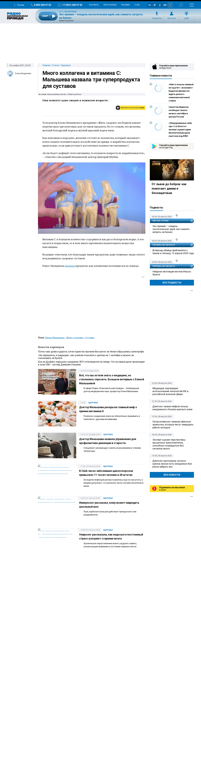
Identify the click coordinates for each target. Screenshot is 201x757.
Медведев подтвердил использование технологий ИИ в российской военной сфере (170, 391)
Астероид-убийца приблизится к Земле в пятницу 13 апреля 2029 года (173, 252)
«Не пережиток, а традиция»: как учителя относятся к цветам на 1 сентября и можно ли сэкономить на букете (86, 356)
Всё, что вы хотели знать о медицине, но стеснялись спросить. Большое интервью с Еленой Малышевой (111, 379)
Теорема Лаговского (163, 245)
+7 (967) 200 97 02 (72, 5)
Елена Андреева (23, 73)
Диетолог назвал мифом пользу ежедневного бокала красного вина (172, 408)
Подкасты (157, 18)
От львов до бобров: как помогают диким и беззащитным (169, 188)
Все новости (172, 474)
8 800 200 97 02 (42, 5)
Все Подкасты (172, 282)
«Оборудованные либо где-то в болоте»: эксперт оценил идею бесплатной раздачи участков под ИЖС (180, 129)
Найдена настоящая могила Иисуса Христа (171, 273)
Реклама (125, 5)
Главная (46, 65)
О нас (137, 5)
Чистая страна (70, 12)
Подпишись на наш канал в (132, 107)
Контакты (94, 5)
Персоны (171, 18)
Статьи (55, 65)
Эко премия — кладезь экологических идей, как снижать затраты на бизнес (171, 229)
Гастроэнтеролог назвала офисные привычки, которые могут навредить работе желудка (172, 424)
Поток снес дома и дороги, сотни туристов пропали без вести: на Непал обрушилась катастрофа (91, 351)
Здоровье (66, 65)
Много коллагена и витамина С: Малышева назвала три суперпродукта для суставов (91, 79)
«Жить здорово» (74, 337)
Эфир (186, 18)
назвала (70, 266)
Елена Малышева (54, 337)
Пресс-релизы (110, 5)
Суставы (89, 337)
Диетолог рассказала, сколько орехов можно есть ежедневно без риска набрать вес (172, 463)
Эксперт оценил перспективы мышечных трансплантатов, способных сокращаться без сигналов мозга (169, 444)
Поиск (181, 5)
